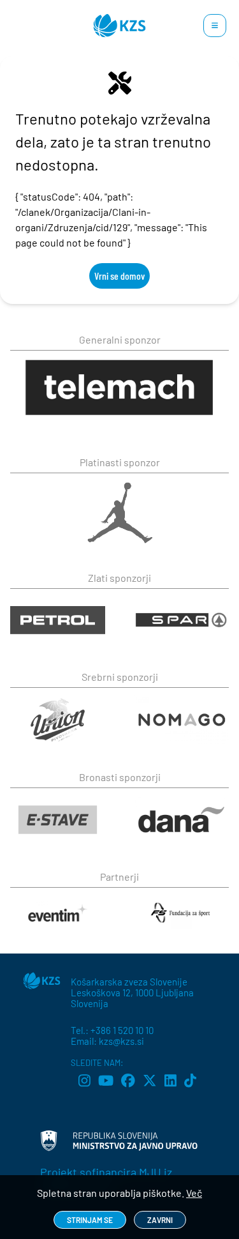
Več (194, 1193)
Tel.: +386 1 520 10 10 (112, 1030)
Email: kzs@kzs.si (107, 1041)
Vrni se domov (119, 276)
